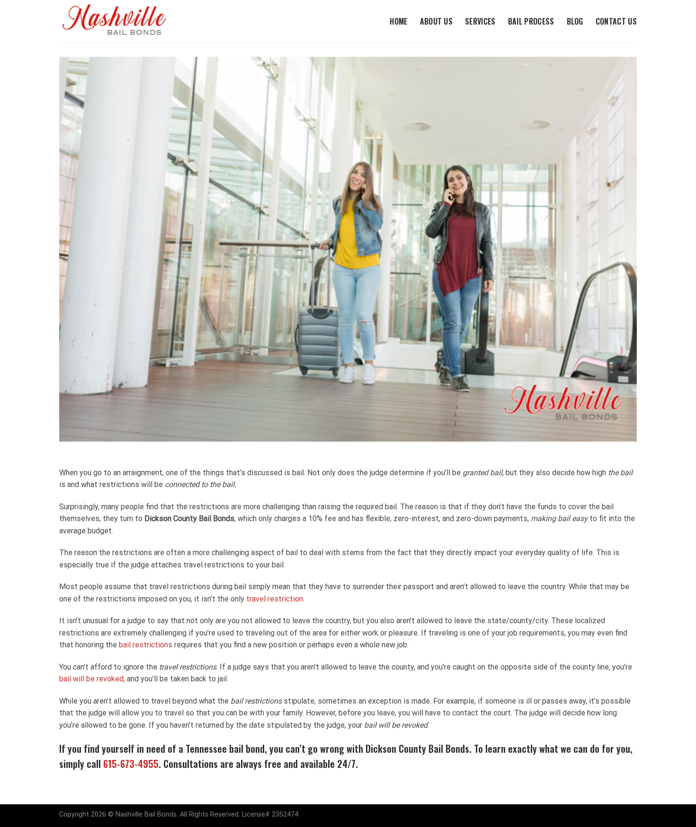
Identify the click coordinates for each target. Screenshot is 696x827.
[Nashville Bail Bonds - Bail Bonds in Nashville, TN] (123, 21)
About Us (436, 21)
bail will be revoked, (92, 678)
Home (398, 21)
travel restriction (274, 598)
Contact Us (616, 21)
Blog (575, 21)
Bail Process (531, 21)
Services (480, 21)
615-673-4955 (131, 764)
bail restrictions (145, 644)
